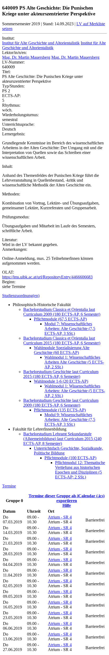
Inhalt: (7, 166)
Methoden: (11, 194)
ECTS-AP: (11, 95)
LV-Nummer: (13, 62)
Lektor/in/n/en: (14, 52)
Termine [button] (9, 486)
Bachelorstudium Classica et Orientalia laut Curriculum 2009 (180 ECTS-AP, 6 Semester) (61, 311)
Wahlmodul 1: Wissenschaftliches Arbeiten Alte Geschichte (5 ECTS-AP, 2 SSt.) (74, 362)
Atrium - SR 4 (60, 517)
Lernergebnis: (13, 134)
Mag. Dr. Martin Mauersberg (26, 57)
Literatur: (9, 239)
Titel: (6, 71)
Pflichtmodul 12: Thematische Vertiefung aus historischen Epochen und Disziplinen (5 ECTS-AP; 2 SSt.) (80, 469)
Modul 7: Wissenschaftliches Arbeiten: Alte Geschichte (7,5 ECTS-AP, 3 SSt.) (69, 329)
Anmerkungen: (14, 249)
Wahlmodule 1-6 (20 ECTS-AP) (61, 381)
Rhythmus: (11, 105)
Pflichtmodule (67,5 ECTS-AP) (60, 319)
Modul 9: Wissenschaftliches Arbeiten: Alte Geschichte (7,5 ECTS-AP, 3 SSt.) (69, 419)
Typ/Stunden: (13, 86)
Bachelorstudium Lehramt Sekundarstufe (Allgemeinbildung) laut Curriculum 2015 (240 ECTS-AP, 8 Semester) (62, 439)
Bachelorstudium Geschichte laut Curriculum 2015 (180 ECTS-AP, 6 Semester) (60, 374)
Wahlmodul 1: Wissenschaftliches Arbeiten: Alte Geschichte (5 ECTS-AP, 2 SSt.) (74, 391)
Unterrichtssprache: (18, 124)
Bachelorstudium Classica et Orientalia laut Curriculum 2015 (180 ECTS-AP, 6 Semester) (61, 340)
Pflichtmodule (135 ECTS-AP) (60, 410)
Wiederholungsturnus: (20, 114)
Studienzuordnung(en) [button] (20, 295)
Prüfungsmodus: (15, 217)
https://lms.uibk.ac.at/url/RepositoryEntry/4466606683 (47, 277)
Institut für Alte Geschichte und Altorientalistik (41, 43)
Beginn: (8, 281)
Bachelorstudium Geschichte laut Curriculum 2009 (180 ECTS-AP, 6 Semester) (60, 402)
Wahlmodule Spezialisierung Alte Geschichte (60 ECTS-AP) (61, 350)
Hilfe (66, 505)
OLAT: (8, 272)
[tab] (54, 295)
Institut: (8, 38)
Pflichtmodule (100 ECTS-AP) (70, 458)
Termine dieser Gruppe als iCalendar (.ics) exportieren (67, 498)
